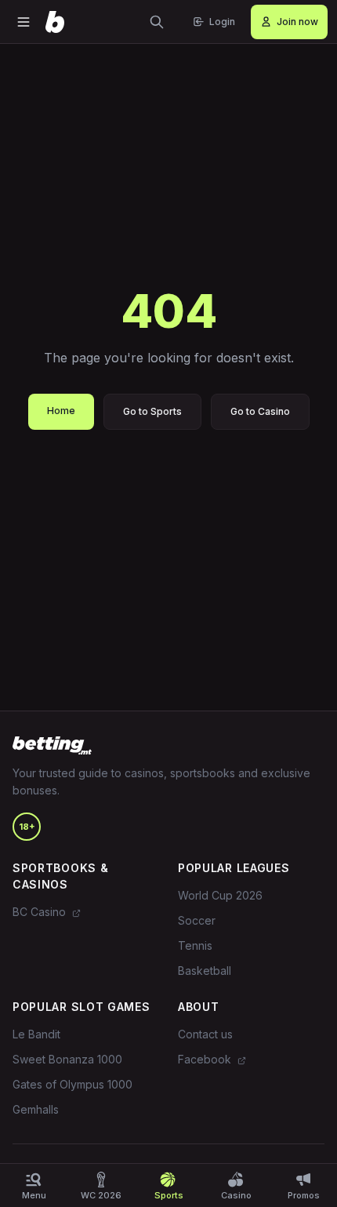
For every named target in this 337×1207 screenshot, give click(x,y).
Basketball (204, 970)
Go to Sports (152, 411)
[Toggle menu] (23, 22)
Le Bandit (36, 1034)
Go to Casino (260, 411)
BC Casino (41, 911)
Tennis (195, 945)
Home (61, 410)
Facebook (206, 1059)
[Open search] (157, 22)
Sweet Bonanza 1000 (67, 1059)
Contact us (205, 1034)
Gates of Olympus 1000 (72, 1084)
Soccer (197, 920)
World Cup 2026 (220, 895)
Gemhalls (36, 1109)
